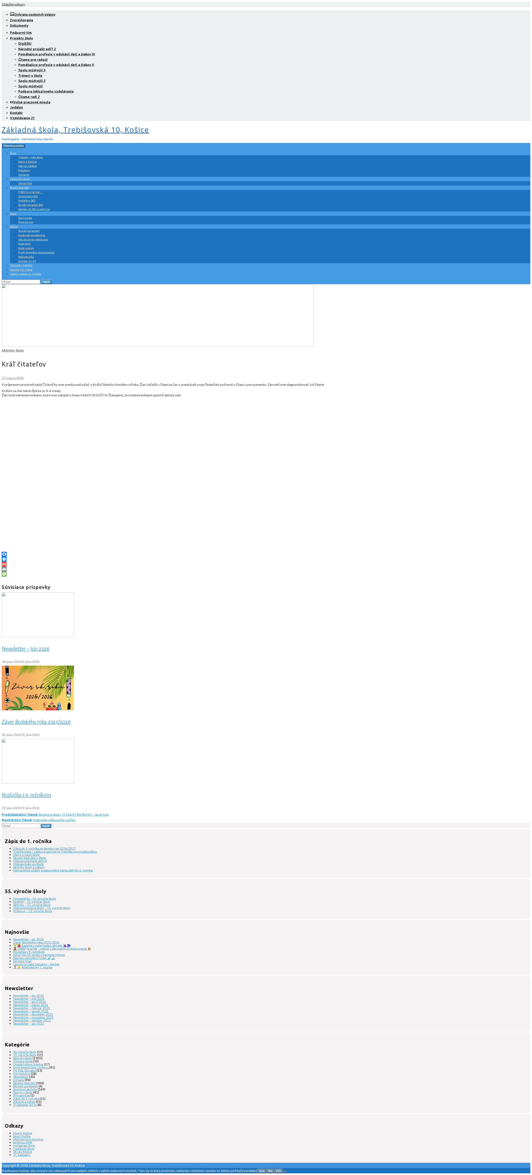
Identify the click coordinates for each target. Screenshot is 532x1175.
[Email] (266, 569)
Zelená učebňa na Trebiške (25, 274)
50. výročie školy (25, 1052)
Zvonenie (23, 174)
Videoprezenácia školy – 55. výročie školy (41, 908)
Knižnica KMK (22, 1142)
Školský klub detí (19, 187)
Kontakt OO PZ (27, 261)
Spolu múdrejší (30, 86)
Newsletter (21, 1077)
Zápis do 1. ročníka (26, 1098)
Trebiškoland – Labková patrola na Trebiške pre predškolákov (55, 851)
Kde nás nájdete (27, 166)
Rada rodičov (26, 248)
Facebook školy (23, 1148)
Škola (13, 153)
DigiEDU (24, 43)
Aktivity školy (13, 350)
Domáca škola (22, 1061)
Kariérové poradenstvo (31, 235)
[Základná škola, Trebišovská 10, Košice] (157, 345)
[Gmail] (266, 564)
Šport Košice (22, 1136)
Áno (262, 1171)
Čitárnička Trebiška (21, 265)
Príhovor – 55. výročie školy (32, 911)
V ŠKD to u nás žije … (30, 192)
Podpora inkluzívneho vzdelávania (46, 91)
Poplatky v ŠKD (27, 200)
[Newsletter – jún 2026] (38, 636)
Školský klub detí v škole (29, 858)
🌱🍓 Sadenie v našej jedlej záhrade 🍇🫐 (42, 945)
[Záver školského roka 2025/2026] (38, 709)
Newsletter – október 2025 (32, 1020)
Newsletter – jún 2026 (25, 649)
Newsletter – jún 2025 (28, 1023)
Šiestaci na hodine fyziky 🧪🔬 (34, 958)
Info (279, 1171)
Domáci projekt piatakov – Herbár (36, 964)
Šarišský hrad (22, 961)
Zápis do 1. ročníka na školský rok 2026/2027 (44, 848)
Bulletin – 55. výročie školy (31, 901)
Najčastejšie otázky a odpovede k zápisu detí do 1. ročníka (53, 870)
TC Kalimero (21, 1155)
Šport (13, 213)
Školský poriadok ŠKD (30, 205)
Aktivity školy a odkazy (29, 867)
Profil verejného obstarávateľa (36, 252)
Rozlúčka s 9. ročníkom (26, 795)
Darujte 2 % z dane (21, 269)
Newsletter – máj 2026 (28, 998)
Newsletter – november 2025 (33, 1017)
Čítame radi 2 (29, 97)
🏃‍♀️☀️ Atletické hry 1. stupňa (32, 967)
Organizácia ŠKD (28, 196)
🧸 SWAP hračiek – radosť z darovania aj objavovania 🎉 (52, 948)
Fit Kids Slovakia (24, 1070)
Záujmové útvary (20, 179)
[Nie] (285, 1172)
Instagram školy (24, 1145)
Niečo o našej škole (26, 855)
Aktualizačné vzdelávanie (33, 239)
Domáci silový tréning (28, 1064)
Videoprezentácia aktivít (30, 861)
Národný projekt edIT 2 (37, 49)
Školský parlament (28, 231)
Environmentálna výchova (31, 1067)
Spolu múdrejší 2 (32, 81)
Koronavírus (21, 1073)
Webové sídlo (26, 257)
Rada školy (24, 243)
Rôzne (14, 226)
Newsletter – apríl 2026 (29, 1002)
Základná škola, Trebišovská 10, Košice (75, 129)
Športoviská (25, 218)
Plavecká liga (25, 222)
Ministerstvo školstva (28, 1139)
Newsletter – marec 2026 (30, 1005)
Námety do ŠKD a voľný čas (34, 209)
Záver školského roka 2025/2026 (36, 722)
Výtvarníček (25, 183)
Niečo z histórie (27, 161)
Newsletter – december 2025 (33, 1014)
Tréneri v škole (30, 75)
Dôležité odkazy (13, 4)
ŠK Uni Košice (22, 1152)
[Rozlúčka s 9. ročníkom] (38, 782)
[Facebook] (266, 554)
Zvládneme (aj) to (25, 1105)
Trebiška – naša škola (30, 157)
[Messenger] (266, 559)
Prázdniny (24, 170)
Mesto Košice (22, 1133)
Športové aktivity (25, 1089)
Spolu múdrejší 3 (32, 70)
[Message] (266, 574)
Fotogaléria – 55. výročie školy (34, 898)
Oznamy (18, 1080)
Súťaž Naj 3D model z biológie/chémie (39, 955)
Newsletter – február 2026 (31, 1008)
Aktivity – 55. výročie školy (31, 905)
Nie (270, 1171)
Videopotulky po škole (28, 864)
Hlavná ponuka (13, 145)
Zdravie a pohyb (24, 1102)
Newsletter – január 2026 (30, 1011)
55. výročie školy (25, 1055)
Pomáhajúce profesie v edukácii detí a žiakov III (56, 54)
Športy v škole (23, 1092)
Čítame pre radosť (33, 59)
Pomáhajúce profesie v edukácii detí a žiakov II (56, 65)
